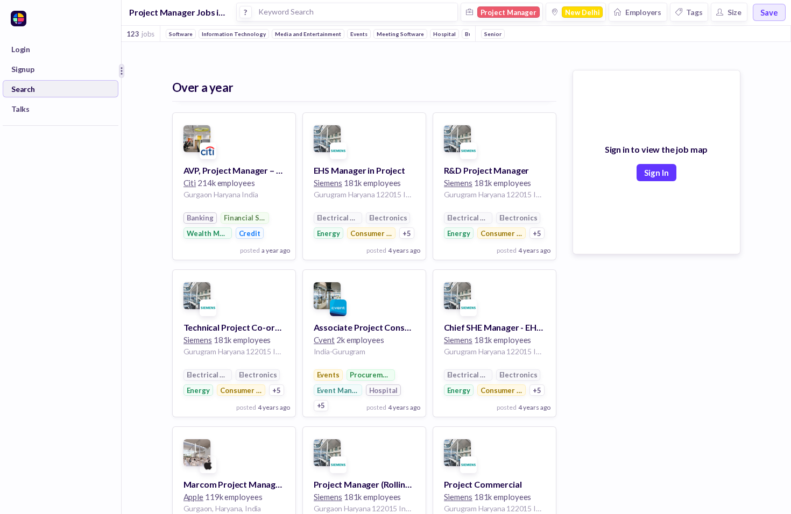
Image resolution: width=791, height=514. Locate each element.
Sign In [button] (656, 172)
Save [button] (769, 12)
